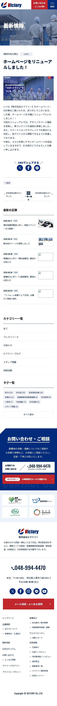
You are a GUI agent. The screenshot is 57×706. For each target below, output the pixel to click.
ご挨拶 (7, 183)
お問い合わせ (39, 4)
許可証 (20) (20, 392)
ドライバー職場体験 (40, 670)
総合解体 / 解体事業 (40, 622)
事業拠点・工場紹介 (13, 633)
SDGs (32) (9, 392)
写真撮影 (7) (21, 402)
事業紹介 (33, 618)
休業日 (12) (9, 397)
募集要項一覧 (37, 666)
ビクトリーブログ (12, 353)
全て (5, 328)
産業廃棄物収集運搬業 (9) (27, 397)
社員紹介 (35, 647)
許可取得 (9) (46, 397)
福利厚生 (35, 661)
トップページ (8, 618)
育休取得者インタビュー (41, 656)
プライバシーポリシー (11, 671)
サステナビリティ (37, 633)
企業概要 (6, 624)
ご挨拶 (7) (9, 402)
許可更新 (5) (34, 402)
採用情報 (33, 642)
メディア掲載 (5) (11, 406)
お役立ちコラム (9, 648)
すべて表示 (28, 414)
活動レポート (37, 637)
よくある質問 (10, 659)
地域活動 (7, 370)
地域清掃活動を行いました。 (14, 194)
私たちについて (11, 628)
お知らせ (7, 345)
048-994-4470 (30, 568)
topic (26, 54)
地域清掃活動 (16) (36, 392)
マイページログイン (10, 665)
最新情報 (6, 642)
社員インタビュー (39, 652)
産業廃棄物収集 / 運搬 (41, 627)
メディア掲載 (9, 362)
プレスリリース (11, 336)
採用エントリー (38, 675)
